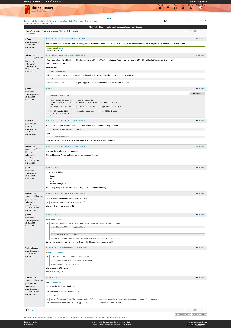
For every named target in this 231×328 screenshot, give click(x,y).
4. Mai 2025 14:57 (52, 214)
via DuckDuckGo (201, 21)
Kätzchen (29, 121)
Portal (160, 5)
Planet (190, 5)
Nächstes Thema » (199, 314)
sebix (61, 48)
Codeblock (80, 75)
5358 (33, 72)
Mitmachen (200, 5)
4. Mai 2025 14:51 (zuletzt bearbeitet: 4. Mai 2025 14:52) (65, 193)
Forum (168, 5)
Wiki (175, 5)
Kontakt (101, 324)
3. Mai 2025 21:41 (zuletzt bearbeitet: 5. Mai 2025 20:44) (65, 39)
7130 (33, 134)
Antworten (31, 34)
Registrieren (202, 2)
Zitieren (201, 39)
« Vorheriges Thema (183, 314)
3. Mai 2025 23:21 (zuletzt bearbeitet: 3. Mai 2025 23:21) (65, 121)
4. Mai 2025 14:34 (52, 167)
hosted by (28, 2)
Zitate (77, 291)
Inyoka (34, 322)
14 (33, 47)
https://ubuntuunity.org (54, 272)
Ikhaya (182, 5)
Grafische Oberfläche (37, 21)
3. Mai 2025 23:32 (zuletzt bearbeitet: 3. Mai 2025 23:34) (65, 146)
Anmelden (193, 2)
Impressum (117, 324)
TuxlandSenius (31, 248)
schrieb (58, 219)
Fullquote (62, 291)
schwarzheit (30, 55)
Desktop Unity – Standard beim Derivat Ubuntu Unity (65, 21)
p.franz (28, 39)
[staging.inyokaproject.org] (39, 10)
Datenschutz (109, 324)
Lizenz (95, 324)
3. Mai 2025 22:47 (52, 88)
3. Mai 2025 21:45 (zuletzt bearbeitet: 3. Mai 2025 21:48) (65, 55)
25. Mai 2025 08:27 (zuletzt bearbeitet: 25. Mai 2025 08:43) (66, 248)
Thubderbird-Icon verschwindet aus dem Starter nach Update (106, 318)
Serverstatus (126, 324)
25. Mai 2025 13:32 (52, 278)
